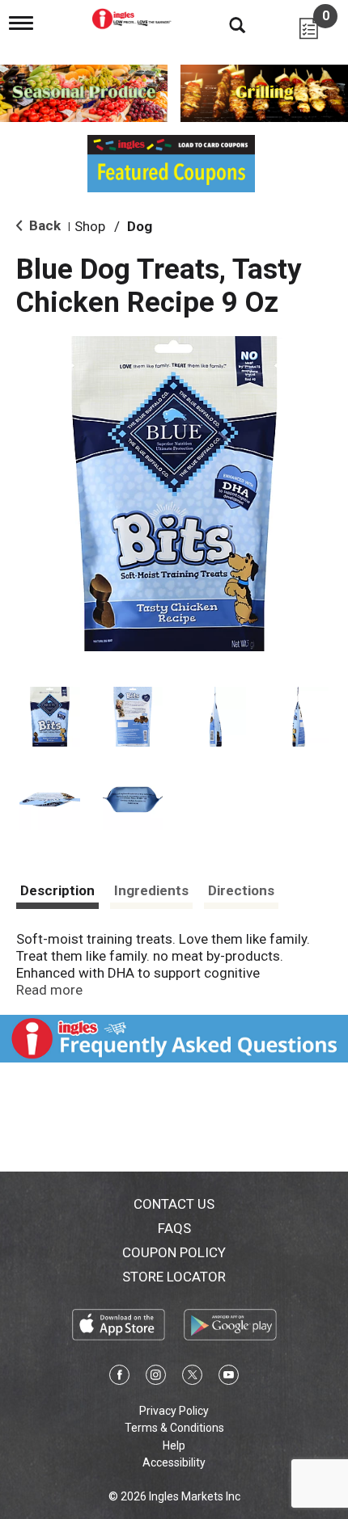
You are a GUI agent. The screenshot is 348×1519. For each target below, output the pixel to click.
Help (174, 1445)
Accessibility (174, 1462)
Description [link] (57, 890)
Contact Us (174, 1204)
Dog (139, 226)
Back (43, 225)
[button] (49, 717)
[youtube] (229, 1377)
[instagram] (156, 1377)
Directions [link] (241, 890)
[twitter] (192, 1377)
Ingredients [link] (151, 890)
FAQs (174, 1228)
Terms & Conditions (174, 1427)
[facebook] (119, 1377)
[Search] (225, 24)
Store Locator (174, 1277)
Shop (89, 226)
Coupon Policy (174, 1252)
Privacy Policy (174, 1410)
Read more (49, 990)
